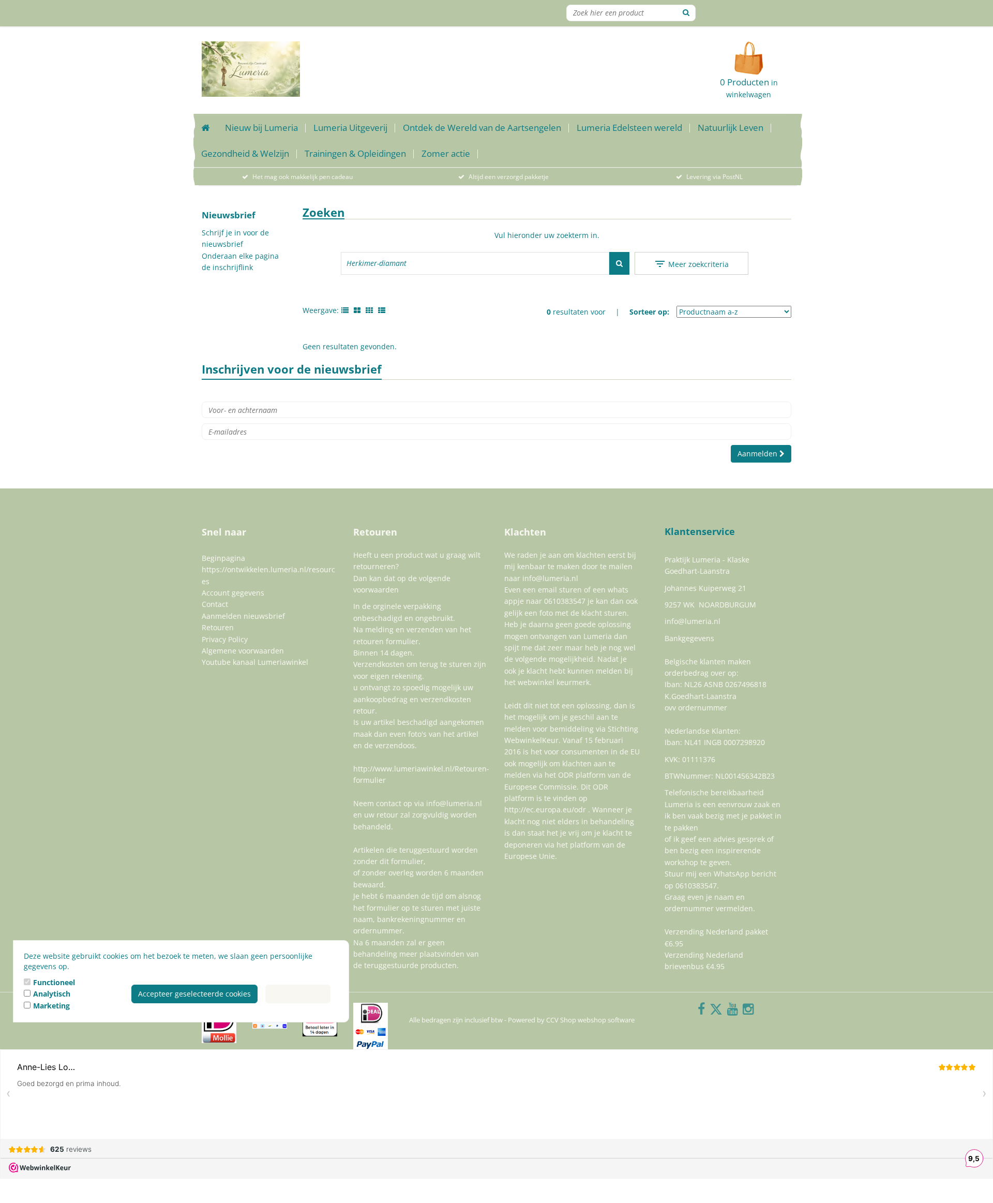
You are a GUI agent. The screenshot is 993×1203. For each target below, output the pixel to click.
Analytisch (51, 994)
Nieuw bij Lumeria (261, 127)
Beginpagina (223, 558)
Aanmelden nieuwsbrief (243, 616)
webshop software (606, 1019)
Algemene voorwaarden (243, 651)
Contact (215, 604)
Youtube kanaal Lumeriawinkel (255, 662)
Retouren (218, 627)
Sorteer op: (649, 312)
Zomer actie (446, 153)
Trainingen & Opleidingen (355, 153)
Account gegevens (233, 593)
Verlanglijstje (736, 13)
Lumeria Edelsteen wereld (629, 127)
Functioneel (54, 982)
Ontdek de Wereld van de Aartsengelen (482, 127)
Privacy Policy (225, 639)
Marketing (51, 1006)
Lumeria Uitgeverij (350, 127)
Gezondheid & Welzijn (245, 153)
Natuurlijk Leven (730, 127)
